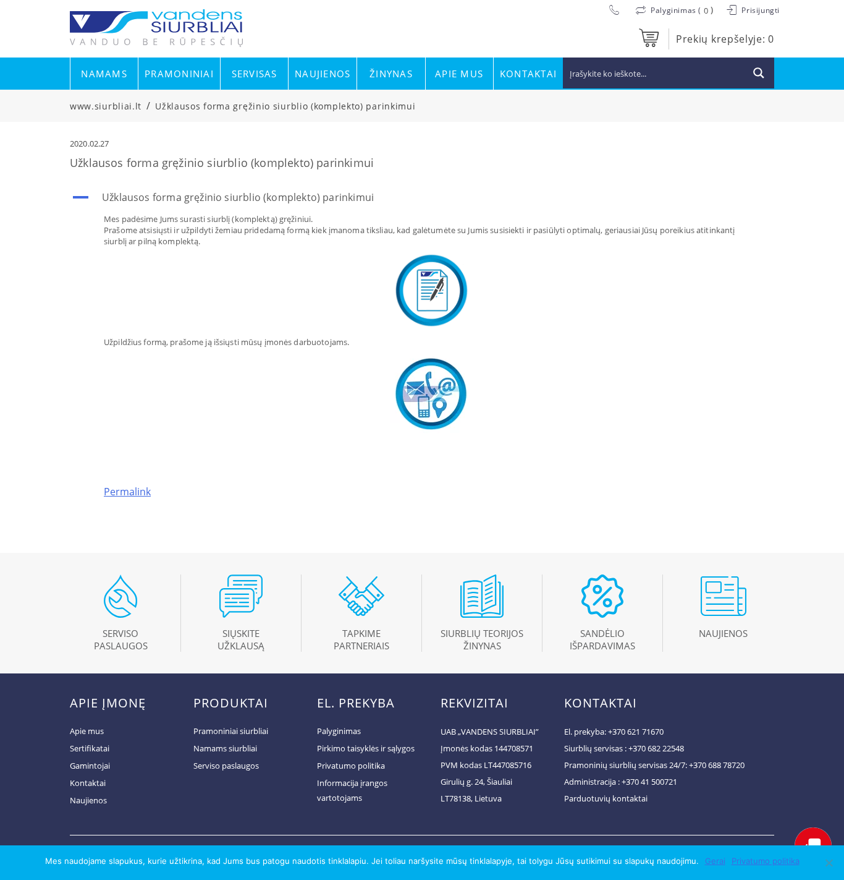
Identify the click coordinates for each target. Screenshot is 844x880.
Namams (104, 73)
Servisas (254, 73)
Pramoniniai (179, 73)
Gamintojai (90, 765)
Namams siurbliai (225, 748)
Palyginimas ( (676, 10)
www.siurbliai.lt (105, 106)
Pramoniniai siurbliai (230, 731)
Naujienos (322, 73)
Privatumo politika (351, 765)
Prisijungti (760, 10)
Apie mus (459, 73)
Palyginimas (339, 731)
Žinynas (391, 73)
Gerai (715, 861)
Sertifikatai (89, 748)
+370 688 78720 (717, 765)
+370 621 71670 (636, 731)
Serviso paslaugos (226, 765)
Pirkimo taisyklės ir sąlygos (366, 748)
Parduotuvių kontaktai (606, 798)
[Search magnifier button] (758, 73)
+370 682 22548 (656, 748)
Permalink (127, 491)
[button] (422, 197)
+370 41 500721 (649, 781)
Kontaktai (528, 73)
